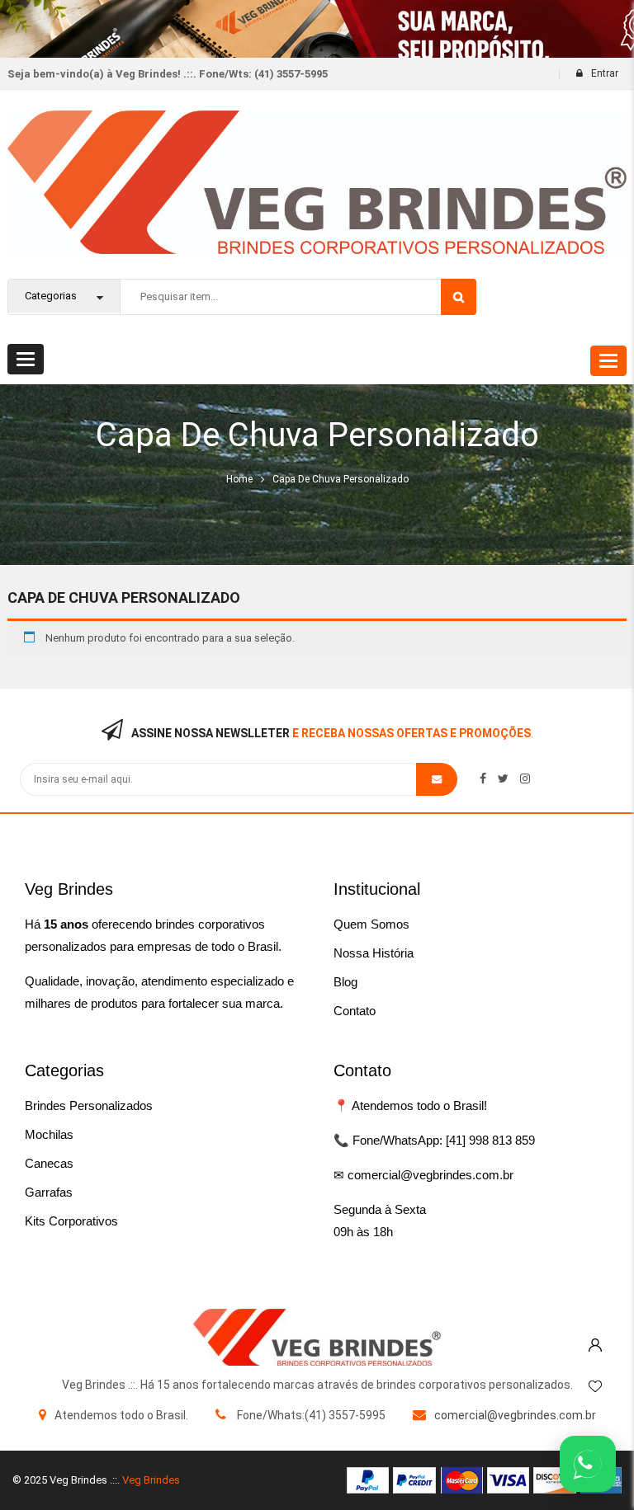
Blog (345, 982)
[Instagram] (525, 778)
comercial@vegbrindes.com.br (515, 1415)
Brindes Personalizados (89, 1105)
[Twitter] (503, 778)
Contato (355, 1011)
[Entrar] (595, 1341)
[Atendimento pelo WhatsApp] (588, 1464)
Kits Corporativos (71, 1221)
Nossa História (374, 953)
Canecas (49, 1163)
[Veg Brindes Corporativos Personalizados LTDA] (317, 1337)
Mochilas (49, 1134)
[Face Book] (483, 778)
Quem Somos (371, 924)
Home (239, 479)
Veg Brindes (151, 1480)
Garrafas (49, 1192)
